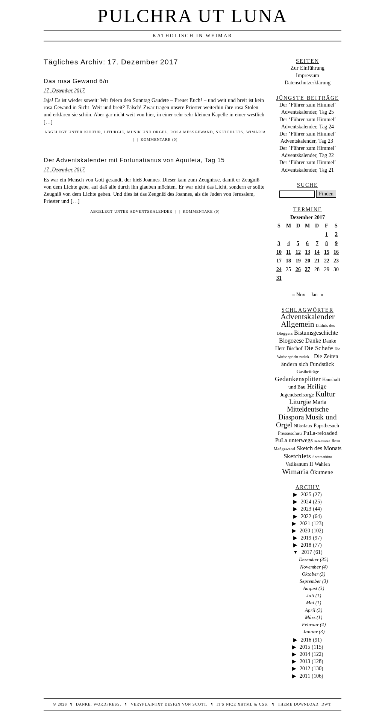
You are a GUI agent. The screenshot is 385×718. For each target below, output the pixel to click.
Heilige (317, 386)
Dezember (309, 559)
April (310, 610)
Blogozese (291, 340)
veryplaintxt (147, 704)
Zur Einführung (307, 68)
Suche (307, 185)
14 (317, 252)
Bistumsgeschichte (316, 332)
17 (279, 261)
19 (298, 261)
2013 (305, 661)
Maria (319, 401)
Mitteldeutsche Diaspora (303, 413)
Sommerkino (322, 457)
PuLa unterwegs (294, 440)
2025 (306, 494)
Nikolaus (303, 425)
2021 (305, 523)
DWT (325, 704)
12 (298, 252)
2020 (305, 530)
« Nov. (299, 294)
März (310, 617)
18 (288, 261)
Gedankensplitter (298, 379)
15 (326, 252)
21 (317, 261)
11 (288, 252)
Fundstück (322, 364)
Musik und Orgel (147, 132)
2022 (306, 516)
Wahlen (322, 464)
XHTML (245, 704)
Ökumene (321, 472)
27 (307, 269)
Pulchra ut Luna (192, 15)
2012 (305, 668)
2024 (306, 501)
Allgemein (297, 324)
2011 (305, 676)
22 (326, 261)
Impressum (307, 75)
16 (336, 252)
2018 (306, 545)
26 (298, 269)
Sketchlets (229, 132)
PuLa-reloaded (320, 433)
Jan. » (317, 294)
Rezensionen (322, 441)
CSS (263, 704)
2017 (307, 552)
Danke (313, 340)
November (310, 567)
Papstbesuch (326, 425)
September (310, 581)
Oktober (310, 574)
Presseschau (290, 433)
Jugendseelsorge (297, 395)
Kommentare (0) (159, 139)
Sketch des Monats (319, 448)
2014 (305, 654)
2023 (306, 509)
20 (307, 261)
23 (336, 261)
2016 (306, 640)
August (310, 588)
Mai (310, 602)
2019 (306, 538)
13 (307, 252)
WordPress (107, 704)
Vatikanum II (299, 464)
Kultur (92, 132)
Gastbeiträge (308, 371)
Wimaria (256, 132)
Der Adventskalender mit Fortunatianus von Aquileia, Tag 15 (134, 160)
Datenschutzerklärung (307, 82)
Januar (310, 631)
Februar (310, 624)
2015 (305, 647)
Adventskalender (151, 211)
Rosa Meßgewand (191, 132)
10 (279, 252)
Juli (310, 595)
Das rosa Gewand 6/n (76, 81)
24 (279, 269)
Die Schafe (318, 348)
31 (279, 278)
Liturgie (114, 132)
